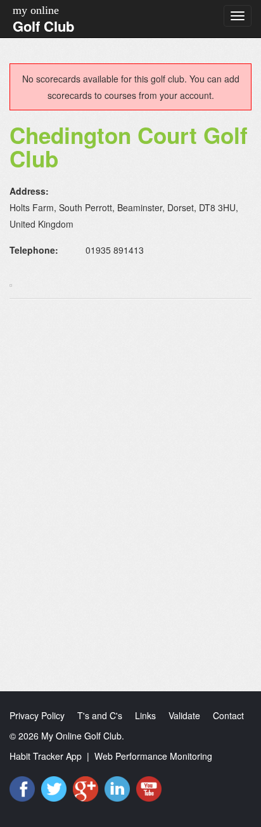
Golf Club (43, 26)
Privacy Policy (37, 715)
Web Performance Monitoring (153, 756)
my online (36, 10)
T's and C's (99, 715)
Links (145, 715)
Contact (228, 715)
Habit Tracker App (46, 756)
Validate (184, 715)
